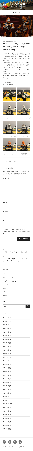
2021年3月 (6, 386)
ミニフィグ (16, 161)
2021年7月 (6, 371)
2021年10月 (6, 360)
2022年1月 (6, 350)
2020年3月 (6, 429)
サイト (5, 220)
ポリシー (5, 446)
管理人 (15, 41)
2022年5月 (6, 339)
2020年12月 (6, 396)
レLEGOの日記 (18, 4)
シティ (5, 274)
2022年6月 (6, 335)
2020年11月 (6, 400)
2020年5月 (6, 421)
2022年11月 (6, 321)
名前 (5, 202)
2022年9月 (6, 328)
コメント (6, 178)
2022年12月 (6, 317)
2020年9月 (6, 407)
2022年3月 (6, 346)
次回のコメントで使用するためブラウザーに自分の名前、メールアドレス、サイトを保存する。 (16, 231)
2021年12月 (6, 353)
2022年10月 (6, 325)
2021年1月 (6, 393)
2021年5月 (6, 378)
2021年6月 (6, 375)
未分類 (5, 295)
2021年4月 (6, 382)
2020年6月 (6, 418)
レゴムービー (7, 292)
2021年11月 (6, 357)
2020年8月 (6, 411)
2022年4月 (6, 343)
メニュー (17, 12)
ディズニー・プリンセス (10, 281)
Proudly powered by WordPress (18, 446)
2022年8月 (6, 332)
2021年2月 (6, 389)
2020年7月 (6, 414)
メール (5, 211)
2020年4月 (6, 425)
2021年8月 (6, 368)
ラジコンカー (7, 288)
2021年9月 (6, 364)
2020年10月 (6, 404)
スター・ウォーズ (9, 161)
